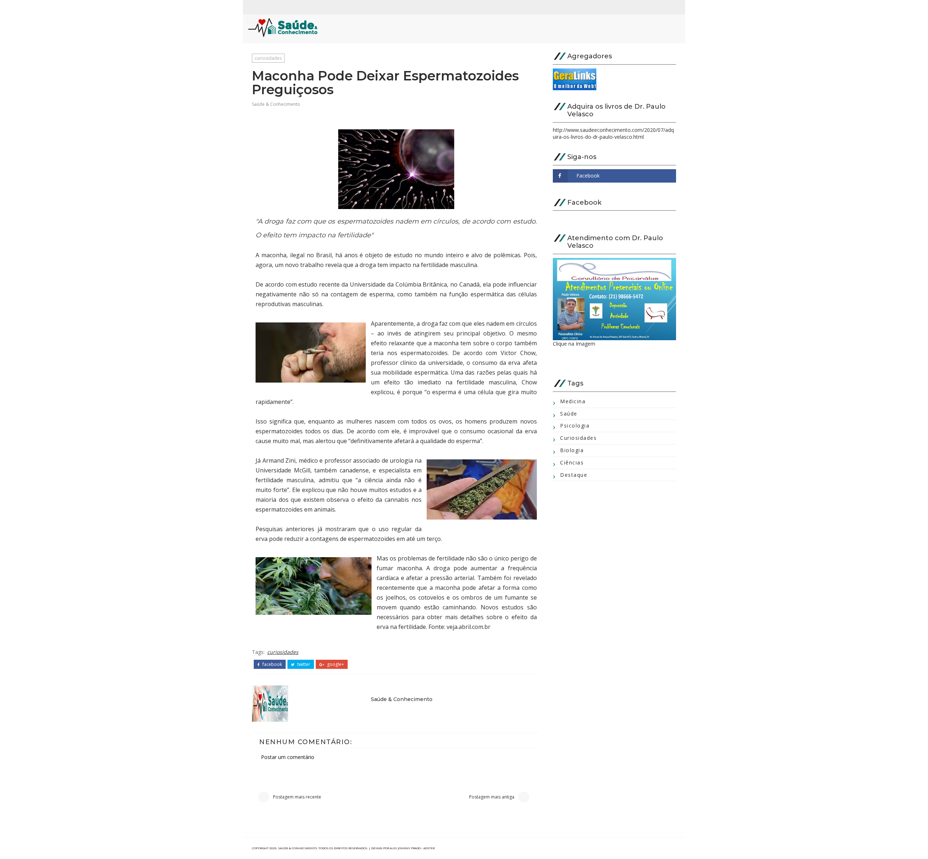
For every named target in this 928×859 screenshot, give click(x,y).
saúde (568, 413)
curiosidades (268, 58)
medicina (572, 401)
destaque (573, 474)
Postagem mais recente (297, 797)
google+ (335, 664)
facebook (271, 664)
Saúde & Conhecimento (276, 104)
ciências (572, 462)
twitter (303, 664)
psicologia (574, 425)
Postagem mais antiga (491, 797)
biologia (572, 450)
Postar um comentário (287, 757)
